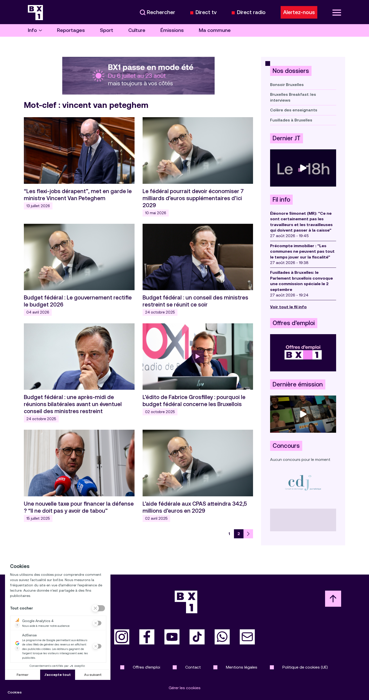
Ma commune (215, 30)
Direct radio (251, 12)
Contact (193, 667)
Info (32, 30)
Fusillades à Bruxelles (291, 120)
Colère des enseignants (293, 110)
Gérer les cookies (185, 688)
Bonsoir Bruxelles (287, 85)
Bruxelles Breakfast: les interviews (293, 97)
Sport (106, 30)
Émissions (172, 30)
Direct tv (206, 12)
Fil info (281, 199)
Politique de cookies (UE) (305, 667)
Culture (136, 30)
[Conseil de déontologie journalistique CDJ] (303, 482)
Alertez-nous (299, 12)
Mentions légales (241, 667)
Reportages (71, 30)
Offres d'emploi (146, 667)
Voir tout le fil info (288, 307)
